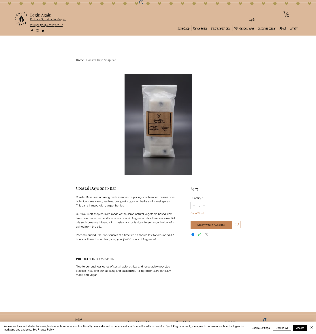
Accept (300, 328)
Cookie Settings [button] (261, 328)
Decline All (282, 328)
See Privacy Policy (43, 329)
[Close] (311, 327)
